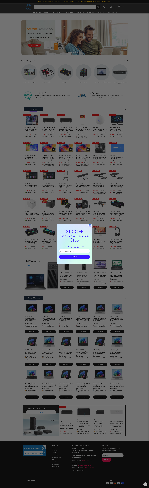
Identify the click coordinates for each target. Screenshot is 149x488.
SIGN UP (74, 257)
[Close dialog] (90, 225)
